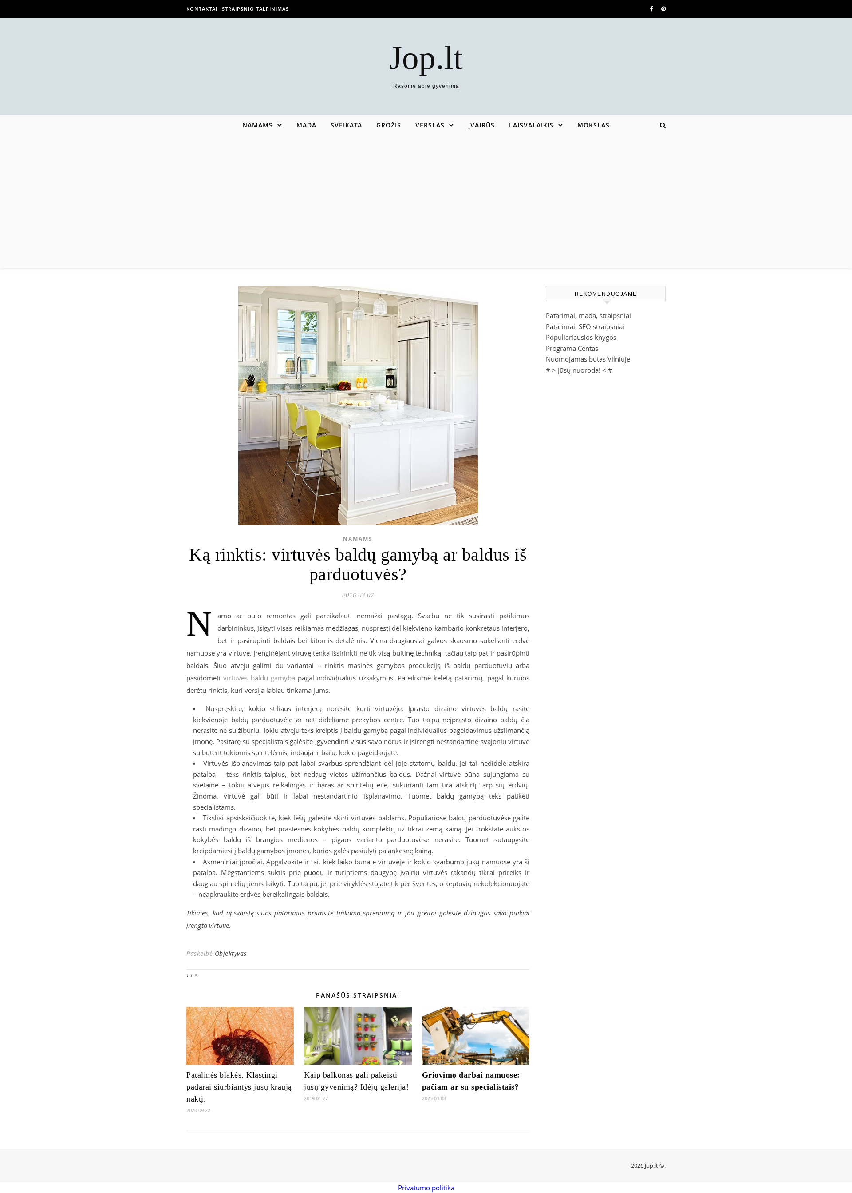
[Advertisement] (426, 201)
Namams (257, 125)
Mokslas (593, 125)
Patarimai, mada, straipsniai (588, 315)
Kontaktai (201, 8)
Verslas (430, 125)
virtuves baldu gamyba (259, 677)
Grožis (388, 125)
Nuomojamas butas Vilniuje (588, 358)
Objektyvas (231, 953)
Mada (306, 125)
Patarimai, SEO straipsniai (585, 326)
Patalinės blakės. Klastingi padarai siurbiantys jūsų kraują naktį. (239, 1086)
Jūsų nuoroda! (579, 370)
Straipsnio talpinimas (255, 8)
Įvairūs (481, 125)
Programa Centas (572, 348)
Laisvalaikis (531, 125)
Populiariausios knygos (581, 337)
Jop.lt (426, 57)
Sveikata (346, 125)
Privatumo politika (426, 1187)
